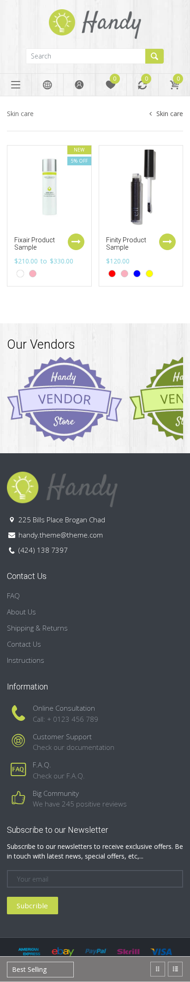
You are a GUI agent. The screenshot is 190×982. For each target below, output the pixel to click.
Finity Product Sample (126, 243)
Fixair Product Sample (34, 243)
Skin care (169, 113)
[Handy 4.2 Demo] (95, 23)
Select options (76, 242)
